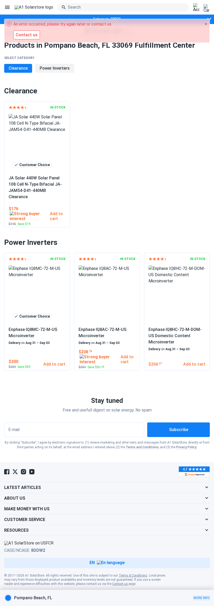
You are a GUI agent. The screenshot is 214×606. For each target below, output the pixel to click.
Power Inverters (55, 68)
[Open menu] (7, 7)
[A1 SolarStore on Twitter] (15, 471)
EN (92, 562)
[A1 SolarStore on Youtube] (31, 471)
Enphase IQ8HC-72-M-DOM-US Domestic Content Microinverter (174, 335)
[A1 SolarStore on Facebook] (6, 471)
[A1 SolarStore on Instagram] (23, 471)
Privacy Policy (186, 447)
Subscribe (178, 429)
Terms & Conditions (133, 575)
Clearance (18, 68)
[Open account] (196, 7)
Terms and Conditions (142, 447)
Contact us (120, 584)
